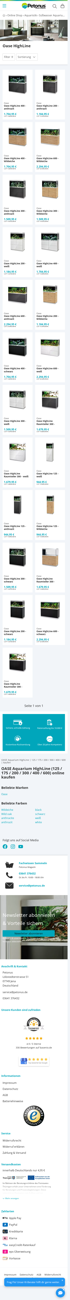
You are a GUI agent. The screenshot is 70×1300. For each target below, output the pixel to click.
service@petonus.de (32, 885)
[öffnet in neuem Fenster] (34, 1061)
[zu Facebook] (6, 846)
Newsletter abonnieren (28, 933)
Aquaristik (30, 15)
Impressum (10, 1083)
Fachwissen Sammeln (33, 863)
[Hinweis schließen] (62, 1280)
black (38, 810)
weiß (38, 818)
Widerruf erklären (13, 1146)
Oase (4, 794)
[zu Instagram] (13, 846)
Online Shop (14, 15)
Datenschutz (10, 1089)
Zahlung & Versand (14, 1153)
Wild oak (6, 814)
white (38, 822)
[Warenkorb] (62, 6)
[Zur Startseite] (34, 6)
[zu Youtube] (21, 846)
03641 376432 (27, 873)
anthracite (7, 818)
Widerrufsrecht (12, 1140)
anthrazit (7, 822)
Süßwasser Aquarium (52, 15)
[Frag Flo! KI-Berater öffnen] (60, 1292)
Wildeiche (7, 810)
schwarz (40, 814)
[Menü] (4, 6)
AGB (5, 1095)
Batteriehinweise (13, 1101)
